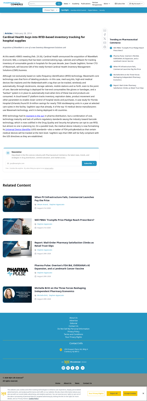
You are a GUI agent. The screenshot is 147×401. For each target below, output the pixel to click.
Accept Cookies (130, 393)
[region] (73, 393)
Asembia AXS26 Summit (78, 10)
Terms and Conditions (73, 334)
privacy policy (49, 168)
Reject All (113, 393)
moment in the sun (35, 115)
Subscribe (88, 163)
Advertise (73, 320)
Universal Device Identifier (18, 129)
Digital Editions (93, 10)
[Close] (143, 393)
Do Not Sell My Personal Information (73, 329)
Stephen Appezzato (56, 204)
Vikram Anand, (42, 204)
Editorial (73, 323)
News (77, 383)
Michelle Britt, (42, 295)
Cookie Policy (33, 399)
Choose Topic (49, 10)
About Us (73, 318)
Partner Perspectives (97, 3)
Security (102, 10)
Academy (75, 4)
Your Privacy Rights (73, 337)
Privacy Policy (73, 331)
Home (57, 383)
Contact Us (73, 326)
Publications (85, 4)
